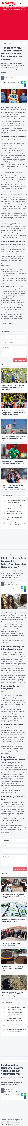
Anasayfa (4, 43)
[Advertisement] (14, 26)
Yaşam (10, 554)
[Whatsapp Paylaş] (25, 82)
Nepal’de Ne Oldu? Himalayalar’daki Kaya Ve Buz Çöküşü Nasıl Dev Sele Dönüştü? (14, 8)
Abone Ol (6, 82)
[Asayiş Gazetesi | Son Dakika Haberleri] (8, 3)
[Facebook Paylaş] (25, 85)
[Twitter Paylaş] (22, 82)
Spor (10, 43)
